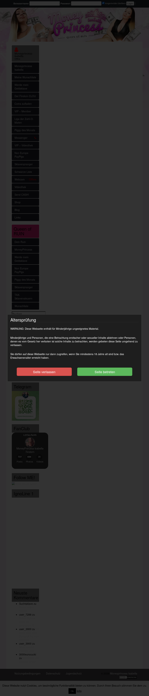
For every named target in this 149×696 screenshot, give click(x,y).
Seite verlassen (44, 371)
